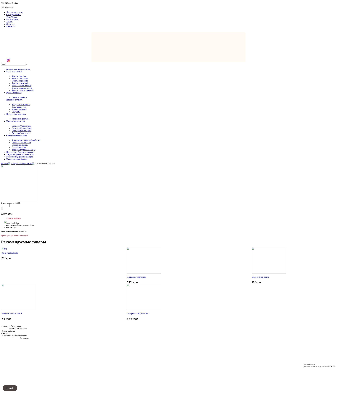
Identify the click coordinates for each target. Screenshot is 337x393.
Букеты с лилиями (20, 78)
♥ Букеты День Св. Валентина (20, 154)
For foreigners (12, 19)
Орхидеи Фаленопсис (21, 126)
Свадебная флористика (16, 135)
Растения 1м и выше (21, 133)
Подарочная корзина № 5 (138, 313)
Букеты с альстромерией (23, 90)
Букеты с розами (19, 76)
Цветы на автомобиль (21, 142)
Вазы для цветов (19, 107)
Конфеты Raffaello (10, 253)
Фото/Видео (11, 17)
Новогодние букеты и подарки (20, 152)
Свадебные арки (19, 147)
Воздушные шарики (21, 104)
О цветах (10, 24)
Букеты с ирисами (20, 81)
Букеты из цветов (14, 71)
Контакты (10, 26)
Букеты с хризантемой (22, 88)
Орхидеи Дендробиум (21, 128)
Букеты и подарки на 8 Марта (19, 157)
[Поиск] (26, 64)
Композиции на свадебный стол (26, 140)
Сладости (16, 112)
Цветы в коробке (13, 93)
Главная (4, 163)
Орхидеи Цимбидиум (21, 131)
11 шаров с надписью (136, 277)
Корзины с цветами (20, 119)
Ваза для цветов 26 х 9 (12, 313)
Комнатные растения (15, 121)
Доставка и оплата (14, 12)
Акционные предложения (18, 69)
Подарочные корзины (16, 114)
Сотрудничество (13, 14)
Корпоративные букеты (17, 159)
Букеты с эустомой (20, 83)
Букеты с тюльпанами (21, 85)
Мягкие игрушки (19, 109)
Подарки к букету (14, 100)
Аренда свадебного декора (23, 149)
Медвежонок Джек (260, 277)
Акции (9, 22)
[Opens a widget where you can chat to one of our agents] (10, 388)
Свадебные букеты (20, 145)
